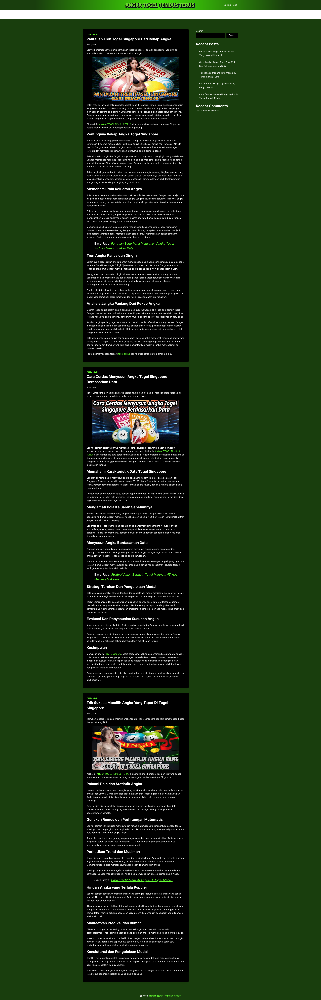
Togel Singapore (112, 654)
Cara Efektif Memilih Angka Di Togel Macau (142, 880)
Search (199, 31)
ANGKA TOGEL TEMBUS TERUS (165, 996)
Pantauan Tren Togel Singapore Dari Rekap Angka (129, 39)
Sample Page (230, 5)
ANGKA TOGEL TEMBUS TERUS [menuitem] (115, 124)
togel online (124, 354)
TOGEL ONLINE (92, 34)
